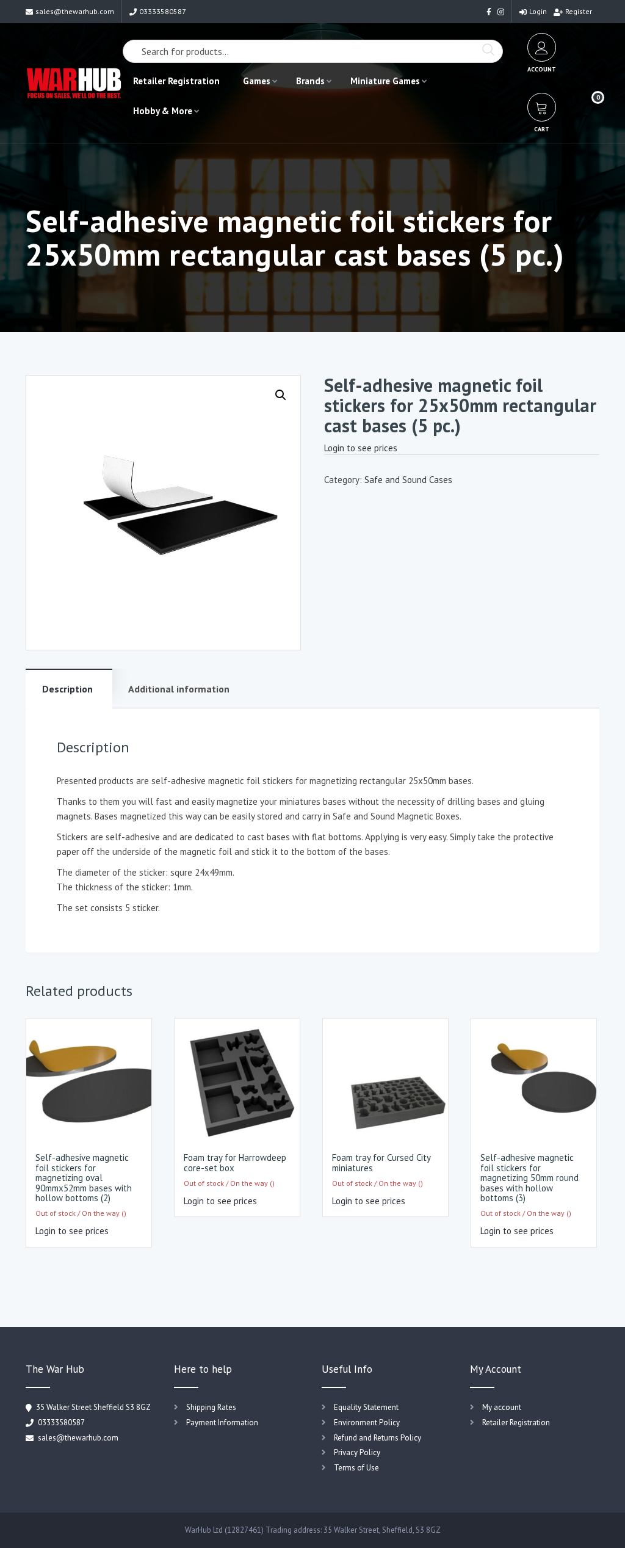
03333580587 (162, 11)
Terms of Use (356, 1468)
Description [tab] (67, 689)
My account (501, 1407)
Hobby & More (162, 111)
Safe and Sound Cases (408, 479)
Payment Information (222, 1422)
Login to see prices (360, 448)
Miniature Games (385, 81)
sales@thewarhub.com (74, 11)
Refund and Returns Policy (377, 1438)
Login (538, 11)
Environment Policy (367, 1422)
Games (256, 81)
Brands (310, 81)
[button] (281, 395)
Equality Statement (366, 1407)
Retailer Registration (176, 81)
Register (578, 11)
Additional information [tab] (178, 689)
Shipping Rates (211, 1407)
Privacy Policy (357, 1452)
